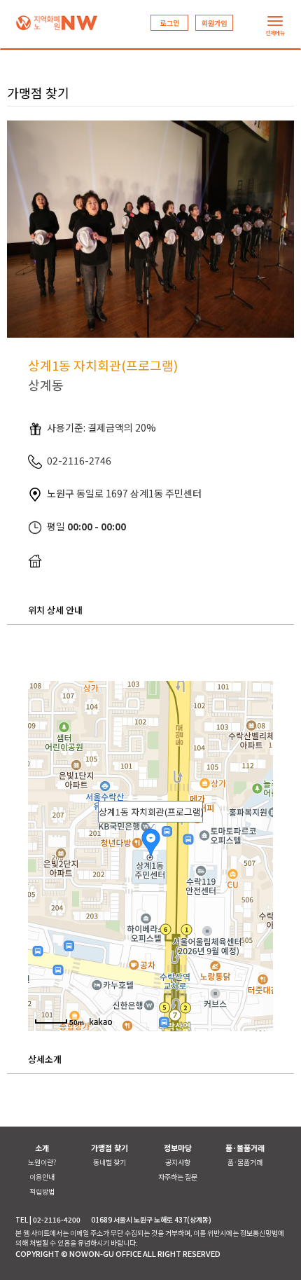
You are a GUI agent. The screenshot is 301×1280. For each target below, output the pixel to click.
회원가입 (214, 23)
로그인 (169, 23)
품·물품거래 (244, 1162)
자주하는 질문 (177, 1176)
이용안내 (42, 1176)
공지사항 (177, 1162)
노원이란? (42, 1162)
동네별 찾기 (109, 1162)
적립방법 (42, 1191)
